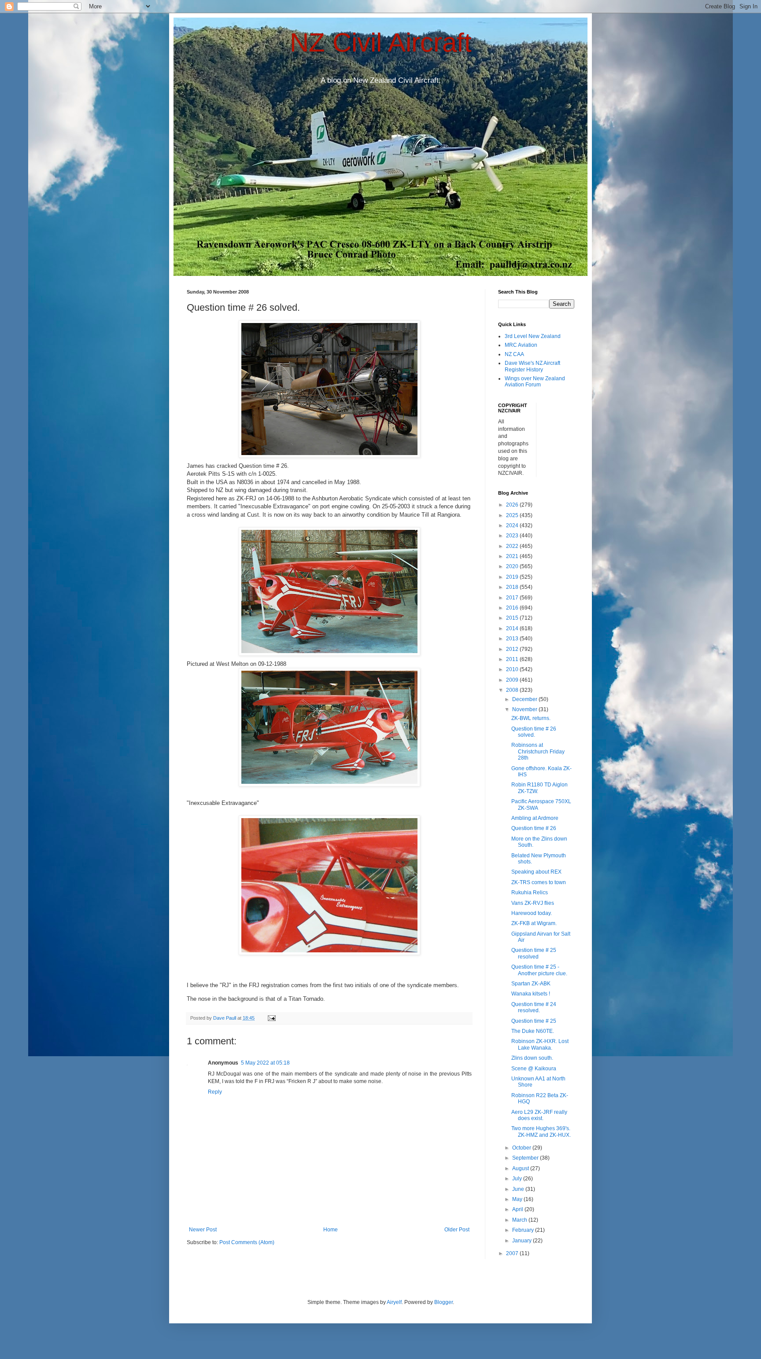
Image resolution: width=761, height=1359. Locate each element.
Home (330, 1230)
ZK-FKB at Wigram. (534, 923)
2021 (513, 556)
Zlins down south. (532, 1058)
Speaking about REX (536, 872)
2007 (513, 1253)
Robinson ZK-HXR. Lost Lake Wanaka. (540, 1044)
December (525, 699)
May (518, 1199)
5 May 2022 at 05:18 (265, 1063)
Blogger (443, 1302)
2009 (513, 680)
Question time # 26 (533, 828)
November (525, 709)
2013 (513, 638)
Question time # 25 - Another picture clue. (539, 970)
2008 (513, 690)
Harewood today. (531, 913)
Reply (215, 1092)
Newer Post (203, 1230)
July (517, 1178)
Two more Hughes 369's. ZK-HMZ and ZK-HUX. (541, 1131)
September (526, 1158)
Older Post (456, 1230)
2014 (513, 628)
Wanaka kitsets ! (530, 994)
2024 (513, 525)
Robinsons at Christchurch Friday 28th (538, 751)
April (518, 1209)
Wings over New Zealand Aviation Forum (535, 381)
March (520, 1220)
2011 (513, 659)
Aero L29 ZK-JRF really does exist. (539, 1115)
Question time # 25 (533, 1021)
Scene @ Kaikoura (533, 1068)
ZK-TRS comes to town (538, 882)
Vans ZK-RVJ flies (532, 903)
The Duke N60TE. (532, 1031)
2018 (513, 587)
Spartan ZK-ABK (530, 984)
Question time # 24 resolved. (533, 1007)
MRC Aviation (521, 345)
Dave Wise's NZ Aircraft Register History (532, 366)
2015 (513, 618)
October (522, 1148)
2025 (513, 515)
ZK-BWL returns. (530, 718)
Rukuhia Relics (529, 892)
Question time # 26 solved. (533, 732)
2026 (513, 505)
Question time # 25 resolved (533, 953)
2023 (513, 536)
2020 (513, 566)
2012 (513, 649)
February (523, 1230)
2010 (513, 669)
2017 (513, 598)
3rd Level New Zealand (533, 336)
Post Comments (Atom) (246, 1242)
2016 (513, 608)
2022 (513, 546)
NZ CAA (514, 354)
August (521, 1168)
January (522, 1241)
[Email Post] (271, 1018)
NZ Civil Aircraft (381, 42)
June (518, 1189)
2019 (513, 577)
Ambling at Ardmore (534, 818)
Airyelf (394, 1302)
